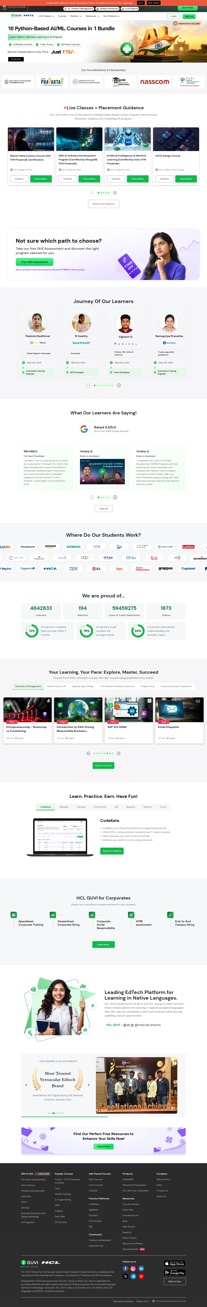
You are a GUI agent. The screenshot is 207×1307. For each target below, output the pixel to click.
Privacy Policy (142, 1301)
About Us (161, 1196)
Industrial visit (96, 1245)
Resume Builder (133, 1249)
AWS (57, 1205)
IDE (90, 1226)
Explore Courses (103, 765)
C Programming (63, 1199)
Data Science (28, 1185)
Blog (125, 1221)
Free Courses (96, 1185)
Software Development (33, 1190)
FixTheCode (95, 1221)
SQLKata (93, 1215)
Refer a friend (129, 1237)
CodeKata (94, 1204)
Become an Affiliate (133, 1243)
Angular (59, 1210)
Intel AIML (26, 1196)
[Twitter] (125, 1276)
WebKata (93, 1209)
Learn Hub (128, 1209)
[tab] (28, 686)
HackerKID (128, 1179)
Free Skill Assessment (34, 262)
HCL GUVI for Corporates (136, 1190)
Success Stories (131, 1204)
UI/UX (24, 1202)
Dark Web (60, 1216)
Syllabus (19, 178)
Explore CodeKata (112, 850)
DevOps (25, 1207)
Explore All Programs (103, 203)
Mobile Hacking (63, 1194)
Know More (41, 178)
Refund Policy (164, 1179)
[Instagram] (133, 1268)
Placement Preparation (134, 1185)
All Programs (27, 1222)
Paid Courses (96, 1179)
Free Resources (131, 1215)
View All (103, 508)
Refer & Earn (174, 1281)
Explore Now (103, 1146)
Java (57, 1188)
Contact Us (162, 1190)
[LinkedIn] (141, 1268)
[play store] (174, 1272)
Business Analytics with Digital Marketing (33, 1215)
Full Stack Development (33, 1179)
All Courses (61, 1222)
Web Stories (129, 1226)
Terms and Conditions (123, 1301)
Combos (93, 1190)
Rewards (127, 1232)
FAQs (159, 1185)
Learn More (106, 945)
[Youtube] (141, 1276)
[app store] (174, 1263)
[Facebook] (125, 1268)
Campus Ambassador (100, 1240)
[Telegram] (133, 1276)
